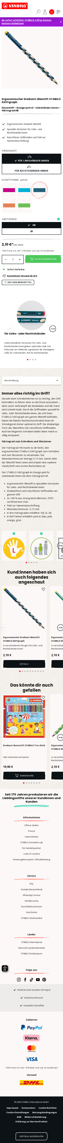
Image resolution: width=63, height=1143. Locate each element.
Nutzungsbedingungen (44, 1112)
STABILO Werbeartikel (31, 918)
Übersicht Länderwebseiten (31, 947)
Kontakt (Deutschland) (31, 889)
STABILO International (31, 942)
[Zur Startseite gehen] (18, 6)
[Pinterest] (44, 980)
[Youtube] (38, 980)
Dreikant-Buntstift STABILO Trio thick (24, 745)
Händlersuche (31, 900)
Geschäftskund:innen (31, 906)
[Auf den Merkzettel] (43, 589)
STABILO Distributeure (31, 953)
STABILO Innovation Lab (31, 842)
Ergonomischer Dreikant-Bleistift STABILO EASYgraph (21, 639)
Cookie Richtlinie (48, 1107)
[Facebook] (25, 980)
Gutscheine (31, 912)
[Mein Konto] (45, 12)
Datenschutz (28, 1107)
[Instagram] (19, 980)
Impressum (12, 1107)
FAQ (31, 883)
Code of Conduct (31, 853)
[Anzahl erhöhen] (20, 259)
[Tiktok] (31, 980)
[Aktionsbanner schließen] (60, 21)
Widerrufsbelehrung (35, 1116)
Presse (31, 830)
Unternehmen (31, 836)
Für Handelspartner (31, 848)
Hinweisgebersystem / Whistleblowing (31, 859)
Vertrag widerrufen (31, 1136)
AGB (19, 1116)
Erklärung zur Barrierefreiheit (31, 1121)
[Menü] (58, 12)
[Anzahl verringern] (6, 259)
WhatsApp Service (31, 895)
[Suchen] (38, 11)
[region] (31, 58)
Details (24, 663)
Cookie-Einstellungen (17, 1112)
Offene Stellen (31, 825)
